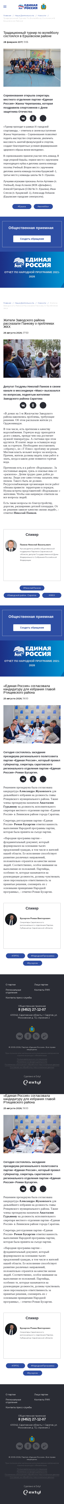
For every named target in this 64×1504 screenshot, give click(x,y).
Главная (7, 15)
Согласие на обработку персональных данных (32, 1067)
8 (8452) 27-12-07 (32, 1009)
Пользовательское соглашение (32, 1059)
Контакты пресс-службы (19, 997)
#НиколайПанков (32, 588)
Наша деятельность (24, 15)
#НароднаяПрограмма (42, 956)
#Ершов (22, 206)
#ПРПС (15, 956)
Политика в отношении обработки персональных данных (32, 1064)
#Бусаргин (32, 963)
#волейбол (43, 206)
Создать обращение (32, 238)
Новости (42, 15)
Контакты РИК (42, 990)
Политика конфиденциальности (32, 1062)
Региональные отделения (13, 991)
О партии (11, 984)
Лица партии (41, 984)
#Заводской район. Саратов (21, 595)
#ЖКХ (52, 595)
